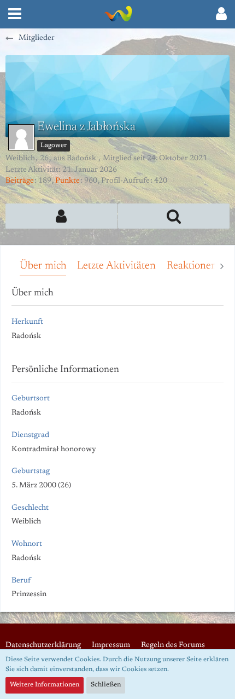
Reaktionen (192, 265)
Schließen (106, 684)
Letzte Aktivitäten (116, 265)
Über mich (43, 265)
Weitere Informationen (44, 684)
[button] (14, 14)
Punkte (67, 181)
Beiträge (19, 181)
